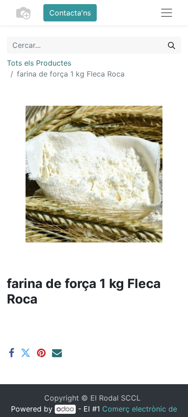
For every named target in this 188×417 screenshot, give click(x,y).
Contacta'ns (70, 12)
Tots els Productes (39, 62)
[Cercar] (171, 45)
